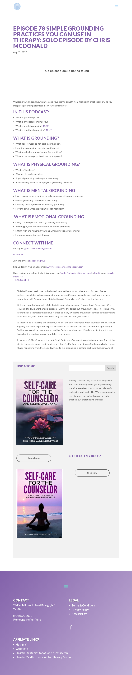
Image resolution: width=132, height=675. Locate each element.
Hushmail (21, 644)
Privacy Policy (80, 609)
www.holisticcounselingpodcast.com (64, 266)
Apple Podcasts (68, 272)
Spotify (97, 272)
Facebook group (37, 260)
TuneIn (89, 272)
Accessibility (79, 613)
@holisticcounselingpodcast (38, 248)
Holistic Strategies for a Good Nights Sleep (42, 653)
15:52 (46, 125)
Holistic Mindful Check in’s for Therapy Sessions (45, 657)
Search (110, 368)
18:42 (49, 130)
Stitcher (80, 272)
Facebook (18, 254)
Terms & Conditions (84, 605)
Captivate (22, 648)
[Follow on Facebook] (71, 628)
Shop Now (92, 473)
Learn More (34, 458)
